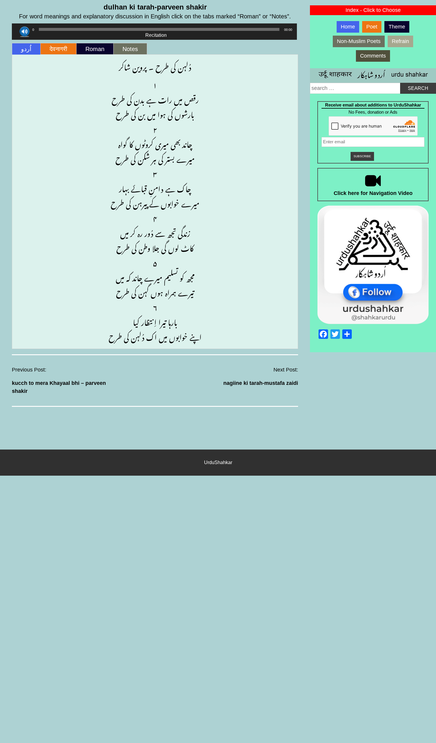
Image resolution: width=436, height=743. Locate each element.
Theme (397, 27)
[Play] (24, 31)
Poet (371, 27)
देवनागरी (58, 49)
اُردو (26, 49)
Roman (94, 49)
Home (348, 27)
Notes (130, 49)
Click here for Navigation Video (373, 193)
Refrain (400, 41)
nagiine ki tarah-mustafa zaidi (260, 383)
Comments (373, 56)
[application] (154, 29)
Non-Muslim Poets (359, 41)
